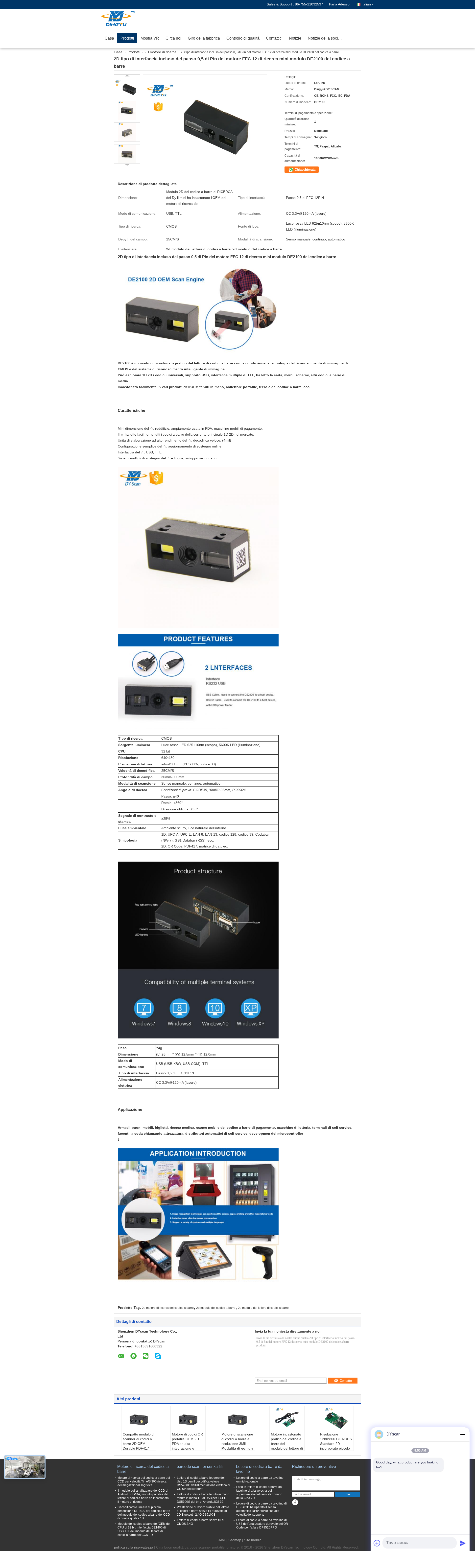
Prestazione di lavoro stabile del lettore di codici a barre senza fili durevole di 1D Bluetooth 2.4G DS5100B (203, 1510)
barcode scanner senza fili (200, 1466)
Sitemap (234, 1540)
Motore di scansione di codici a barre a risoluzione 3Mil (237, 1439)
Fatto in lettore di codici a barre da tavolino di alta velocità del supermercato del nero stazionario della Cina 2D (259, 1492)
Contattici (274, 38)
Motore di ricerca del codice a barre (143, 1469)
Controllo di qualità (243, 38)
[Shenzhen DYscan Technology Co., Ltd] (129, 18)
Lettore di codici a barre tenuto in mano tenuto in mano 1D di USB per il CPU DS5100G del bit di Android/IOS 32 (203, 1498)
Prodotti (127, 38)
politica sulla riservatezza (133, 1547)
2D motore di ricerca (160, 52)
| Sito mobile (251, 1540)
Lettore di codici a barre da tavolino (259, 1469)
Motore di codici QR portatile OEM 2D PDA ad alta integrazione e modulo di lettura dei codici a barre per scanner (188, 1448)
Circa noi (173, 38)
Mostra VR (150, 38)
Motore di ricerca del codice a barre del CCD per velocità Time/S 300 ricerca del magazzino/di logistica (144, 1481)
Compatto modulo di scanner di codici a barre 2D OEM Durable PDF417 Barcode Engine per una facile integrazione (138, 1448)
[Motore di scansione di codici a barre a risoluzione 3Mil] (237, 1419)
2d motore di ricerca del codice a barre (168, 1308)
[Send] (463, 1543)
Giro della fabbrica (204, 38)
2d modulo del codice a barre (216, 1308)
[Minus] (463, 1434)
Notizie (295, 38)
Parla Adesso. (340, 4)
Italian (366, 4)
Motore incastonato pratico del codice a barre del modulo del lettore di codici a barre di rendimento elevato (287, 1446)
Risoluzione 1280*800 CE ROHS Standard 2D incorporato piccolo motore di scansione (336, 1443)
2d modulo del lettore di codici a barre (263, 1308)
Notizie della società (325, 38)
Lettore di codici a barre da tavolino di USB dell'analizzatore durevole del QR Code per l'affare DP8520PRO (262, 1523)
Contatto (346, 1381)
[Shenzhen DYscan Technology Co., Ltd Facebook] (295, 1502)
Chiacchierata (304, 169)
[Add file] (377, 1543)
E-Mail (220, 1540)
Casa (109, 38)
